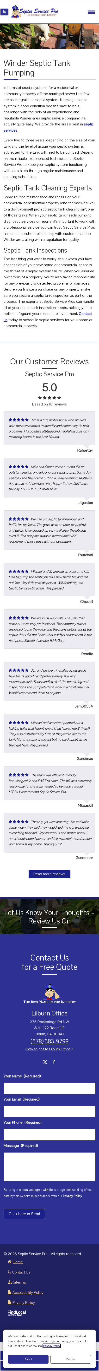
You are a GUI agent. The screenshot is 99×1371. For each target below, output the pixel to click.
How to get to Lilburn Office (48, 1049)
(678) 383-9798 (49, 1042)
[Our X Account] (45, 1062)
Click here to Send (24, 1214)
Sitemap (19, 1282)
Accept (28, 1359)
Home (18, 1262)
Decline (70, 1359)
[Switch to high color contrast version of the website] (4, 12)
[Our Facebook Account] (54, 1062)
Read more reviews (49, 874)
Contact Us (21, 1272)
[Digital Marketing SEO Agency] (17, 1313)
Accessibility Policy (27, 1292)
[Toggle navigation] (92, 12)
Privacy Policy (72, 1196)
